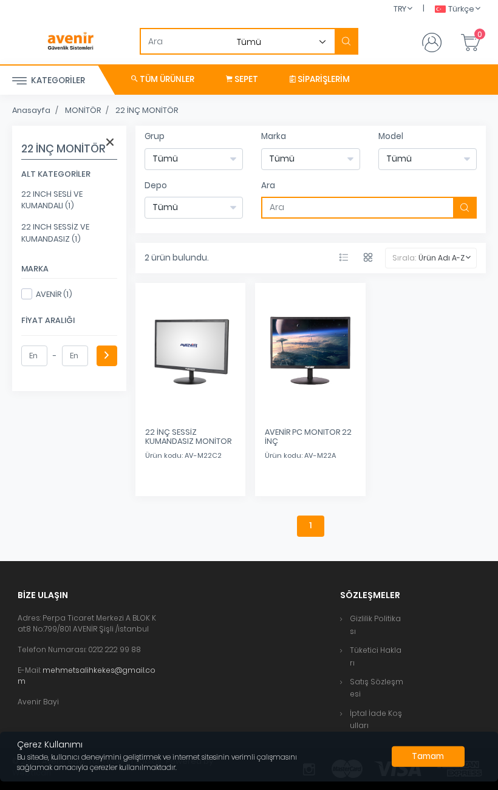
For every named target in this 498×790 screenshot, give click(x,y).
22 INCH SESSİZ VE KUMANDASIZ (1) (55, 232)
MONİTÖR (83, 110)
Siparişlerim (323, 79)
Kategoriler (57, 80)
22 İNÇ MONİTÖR (146, 110)
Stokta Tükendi (310, 475)
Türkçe (461, 9)
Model (390, 136)
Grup (155, 136)
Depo (156, 185)
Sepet (245, 79)
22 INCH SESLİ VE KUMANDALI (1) (52, 200)
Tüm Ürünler (166, 79)
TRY (400, 9)
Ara (268, 185)
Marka (273, 136)
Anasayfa (31, 110)
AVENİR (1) (54, 294)
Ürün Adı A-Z (441, 258)
